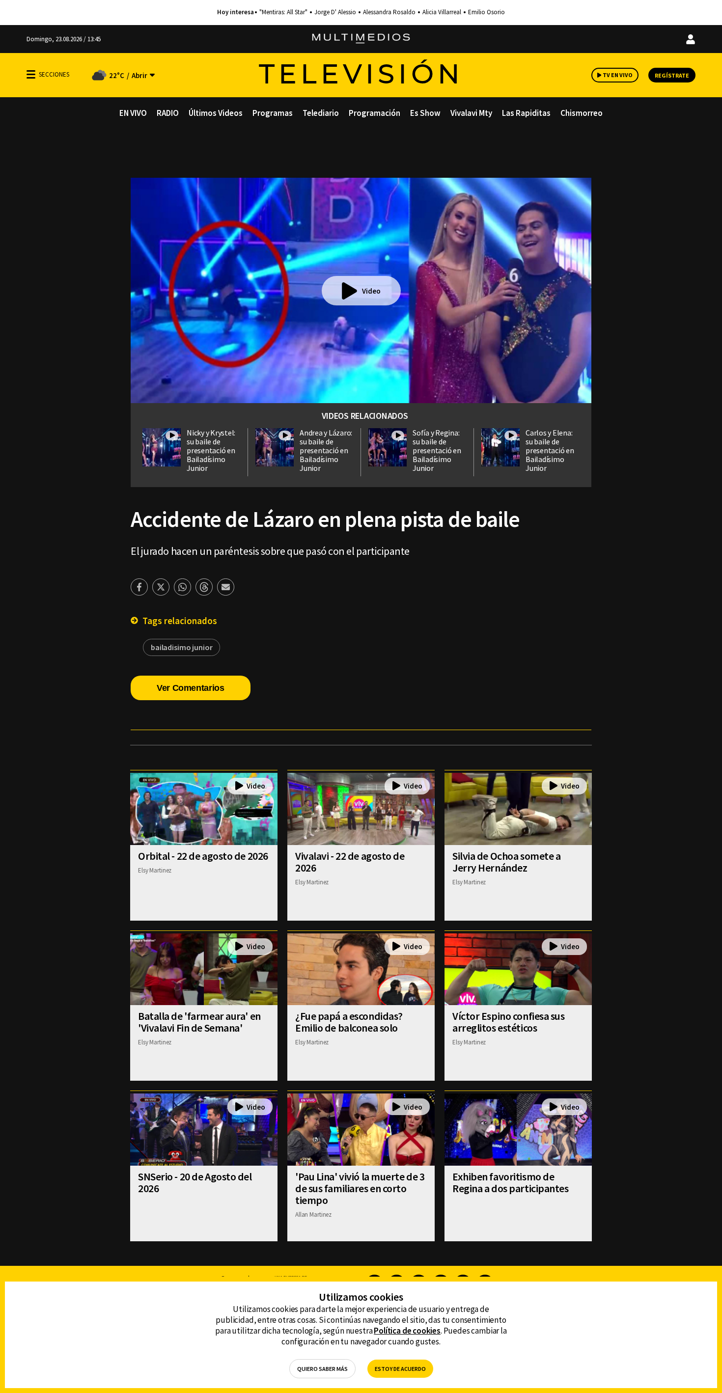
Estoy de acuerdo (400, 1368)
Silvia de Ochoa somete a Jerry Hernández (506, 861)
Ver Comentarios (190, 688)
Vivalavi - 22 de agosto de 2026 (350, 861)
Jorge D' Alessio (335, 12)
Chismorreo (581, 113)
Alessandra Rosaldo (389, 12)
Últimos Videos (216, 113)
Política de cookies (407, 1330)
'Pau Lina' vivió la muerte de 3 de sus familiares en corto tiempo (359, 1188)
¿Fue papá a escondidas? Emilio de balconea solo (349, 1022)
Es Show (425, 113)
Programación (374, 113)
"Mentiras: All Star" (283, 12)
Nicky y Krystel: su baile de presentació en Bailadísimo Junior (211, 450)
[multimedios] (361, 39)
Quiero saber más (322, 1368)
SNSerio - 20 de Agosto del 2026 (195, 1182)
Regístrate (672, 75)
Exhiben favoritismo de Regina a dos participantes (510, 1182)
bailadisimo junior (181, 647)
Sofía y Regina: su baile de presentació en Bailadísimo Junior (437, 450)
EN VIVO (133, 113)
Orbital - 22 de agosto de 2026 (203, 856)
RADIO (168, 113)
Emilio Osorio (486, 12)
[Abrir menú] (31, 74)
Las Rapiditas (526, 113)
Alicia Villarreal (441, 12)
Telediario (321, 113)
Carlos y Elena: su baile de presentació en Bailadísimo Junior (550, 450)
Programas (272, 113)
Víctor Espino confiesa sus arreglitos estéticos (508, 1022)
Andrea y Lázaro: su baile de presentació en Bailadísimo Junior (326, 450)
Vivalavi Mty (471, 113)
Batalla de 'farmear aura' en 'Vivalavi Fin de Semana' (199, 1022)
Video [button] (371, 291)
